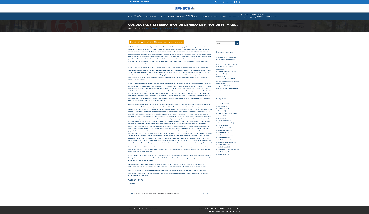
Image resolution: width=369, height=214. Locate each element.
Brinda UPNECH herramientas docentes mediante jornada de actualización (226, 59)
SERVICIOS (180, 16)
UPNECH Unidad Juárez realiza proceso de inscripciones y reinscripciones (226, 74)
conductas (137, 193)
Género (176, 193)
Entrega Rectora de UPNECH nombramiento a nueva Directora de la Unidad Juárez (227, 81)
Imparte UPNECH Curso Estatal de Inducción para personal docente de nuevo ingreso (227, 88)
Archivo (223, 16)
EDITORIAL (162, 16)
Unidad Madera (222, 147)
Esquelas (220, 111)
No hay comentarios (176, 42)
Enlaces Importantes (191, 16)
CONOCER (221, 106)
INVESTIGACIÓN (150, 16)
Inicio (129, 28)
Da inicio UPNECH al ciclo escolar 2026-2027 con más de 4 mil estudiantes (226, 66)
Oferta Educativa (139, 209)
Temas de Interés (138, 28)
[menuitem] (130, 16)
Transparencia (234, 16)
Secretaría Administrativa (225, 123)
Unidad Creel (222, 132)
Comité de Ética (245, 16)
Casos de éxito (222, 104)
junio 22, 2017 (135, 42)
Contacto (155, 209)
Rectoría (220, 118)
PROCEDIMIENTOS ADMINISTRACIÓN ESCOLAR (257, 16)
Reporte (214, 16)
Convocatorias (222, 108)
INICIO (130, 16)
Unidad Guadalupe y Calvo (226, 142)
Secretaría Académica (224, 120)
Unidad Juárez (222, 144)
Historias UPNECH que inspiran (227, 113)
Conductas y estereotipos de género (152, 193)
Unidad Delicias (222, 137)
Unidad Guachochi (223, 140)
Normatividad (271, 16)
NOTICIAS (171, 16)
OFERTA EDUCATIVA (138, 16)
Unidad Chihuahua (223, 130)
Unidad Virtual (222, 154)
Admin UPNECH (148, 42)
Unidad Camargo (223, 128)
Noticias (220, 116)
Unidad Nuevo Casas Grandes (227, 149)
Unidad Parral (222, 152)
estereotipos (169, 193)
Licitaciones (204, 16)
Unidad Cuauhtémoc (224, 135)
